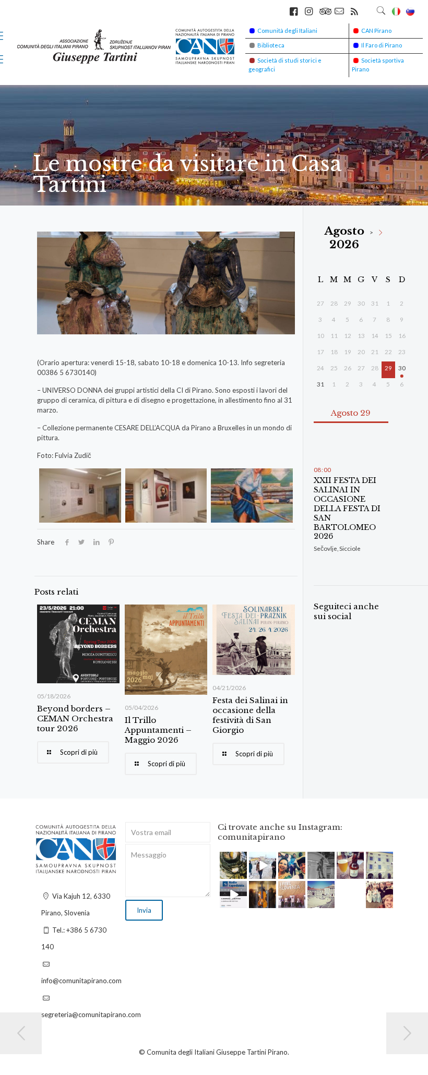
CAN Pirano (376, 30)
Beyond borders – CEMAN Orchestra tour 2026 (75, 718)
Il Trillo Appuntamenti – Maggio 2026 (158, 730)
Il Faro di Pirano (381, 45)
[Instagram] (240, 873)
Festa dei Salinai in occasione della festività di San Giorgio (250, 715)
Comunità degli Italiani (287, 30)
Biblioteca (270, 45)
